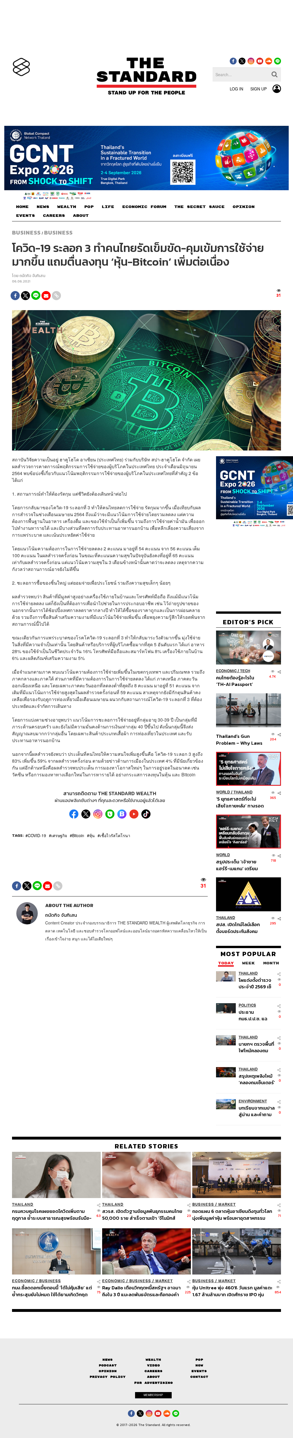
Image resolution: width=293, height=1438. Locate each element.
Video (153, 1365)
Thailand (243, 792)
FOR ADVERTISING (153, 1382)
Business (26, 232)
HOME (22, 207)
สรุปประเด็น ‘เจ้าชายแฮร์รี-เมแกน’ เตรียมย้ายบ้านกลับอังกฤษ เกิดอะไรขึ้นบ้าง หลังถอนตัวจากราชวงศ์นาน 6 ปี (240, 865)
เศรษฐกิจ (59, 835)
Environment (253, 1101)
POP (89, 207)
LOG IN (236, 89)
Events (199, 1371)
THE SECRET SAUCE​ (199, 207)
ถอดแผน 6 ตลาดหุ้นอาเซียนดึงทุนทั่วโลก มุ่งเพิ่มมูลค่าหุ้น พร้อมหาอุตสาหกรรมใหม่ (232, 1214)
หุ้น (92, 835)
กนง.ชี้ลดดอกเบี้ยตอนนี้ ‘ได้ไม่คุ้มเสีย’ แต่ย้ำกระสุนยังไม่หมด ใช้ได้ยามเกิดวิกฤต (52, 1290)
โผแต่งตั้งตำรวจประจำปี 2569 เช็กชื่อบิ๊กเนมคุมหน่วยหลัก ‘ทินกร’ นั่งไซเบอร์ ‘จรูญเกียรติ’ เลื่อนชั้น (256, 983)
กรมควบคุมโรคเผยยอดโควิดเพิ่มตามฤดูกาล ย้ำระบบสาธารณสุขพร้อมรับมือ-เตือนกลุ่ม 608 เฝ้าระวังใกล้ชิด (52, 1214)
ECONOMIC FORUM (144, 207)
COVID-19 (37, 835)
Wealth (153, 1359)
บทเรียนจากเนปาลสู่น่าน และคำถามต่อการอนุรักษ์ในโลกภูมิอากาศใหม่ (257, 1111)
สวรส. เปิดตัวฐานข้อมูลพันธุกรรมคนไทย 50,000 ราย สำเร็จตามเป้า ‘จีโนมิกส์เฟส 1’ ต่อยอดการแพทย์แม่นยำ (142, 1214)
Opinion (108, 1371)
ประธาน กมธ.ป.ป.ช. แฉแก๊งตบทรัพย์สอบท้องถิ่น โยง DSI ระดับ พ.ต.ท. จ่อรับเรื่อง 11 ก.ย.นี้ (257, 1015)
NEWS (43, 207)
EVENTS (25, 216)
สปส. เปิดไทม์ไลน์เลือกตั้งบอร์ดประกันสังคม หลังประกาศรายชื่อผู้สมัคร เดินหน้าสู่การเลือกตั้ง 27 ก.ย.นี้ (238, 927)
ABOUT (81, 216)
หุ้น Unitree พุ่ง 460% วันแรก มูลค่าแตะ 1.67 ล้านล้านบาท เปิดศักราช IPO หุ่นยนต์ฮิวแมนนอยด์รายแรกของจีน (232, 1290)
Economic (226, 671)
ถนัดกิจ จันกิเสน (32, 276)
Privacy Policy (108, 1376)
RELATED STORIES (147, 1146)
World (223, 792)
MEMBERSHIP (153, 1395)
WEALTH (66, 207)
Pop (199, 1359)
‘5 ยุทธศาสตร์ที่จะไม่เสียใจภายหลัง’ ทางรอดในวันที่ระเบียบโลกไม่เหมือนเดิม (240, 802)
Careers (153, 1371)
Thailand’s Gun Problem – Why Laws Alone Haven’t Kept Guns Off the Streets (239, 739)
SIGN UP (258, 89)
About (153, 1376)
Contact (199, 1376)
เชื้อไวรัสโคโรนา (115, 835)
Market (227, 1204)
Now (199, 1365)
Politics (247, 1005)
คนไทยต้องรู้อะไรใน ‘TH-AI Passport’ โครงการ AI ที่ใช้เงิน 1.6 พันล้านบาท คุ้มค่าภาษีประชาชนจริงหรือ (239, 680)
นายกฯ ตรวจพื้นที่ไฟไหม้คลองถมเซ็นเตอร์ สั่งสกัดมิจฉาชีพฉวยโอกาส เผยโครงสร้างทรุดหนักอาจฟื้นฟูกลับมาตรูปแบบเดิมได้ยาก (256, 1047)
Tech (245, 671)
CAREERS (54, 216)
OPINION (244, 207)
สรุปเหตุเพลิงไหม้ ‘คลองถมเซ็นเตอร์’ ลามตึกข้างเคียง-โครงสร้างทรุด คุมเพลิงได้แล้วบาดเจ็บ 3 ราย (257, 1079)
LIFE (108, 207)
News (107, 1359)
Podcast (108, 1365)
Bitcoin (78, 835)
